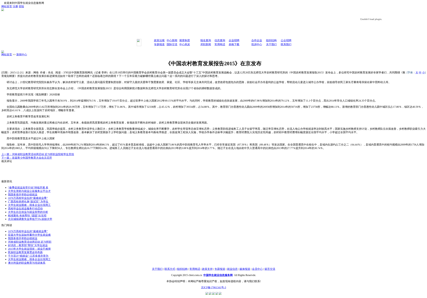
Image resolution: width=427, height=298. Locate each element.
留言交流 (270, 269)
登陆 (21, 6)
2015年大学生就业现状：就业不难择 (29, 248)
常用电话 (194, 269)
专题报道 (220, 269)
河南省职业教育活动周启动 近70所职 (29, 241)
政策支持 (207, 269)
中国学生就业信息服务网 (218, 275)
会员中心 (257, 269)
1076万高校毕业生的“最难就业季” (28, 198)
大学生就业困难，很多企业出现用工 (29, 205)
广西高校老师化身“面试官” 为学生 (28, 201)
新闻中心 (21, 54)
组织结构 (182, 269)
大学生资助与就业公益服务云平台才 (29, 191)
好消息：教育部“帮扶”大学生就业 (28, 245)
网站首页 (6, 6)
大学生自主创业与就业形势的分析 (28, 212)
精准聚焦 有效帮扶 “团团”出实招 (27, 215)
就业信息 (232, 269)
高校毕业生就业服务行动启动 (25, 208)
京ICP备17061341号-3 (213, 287)
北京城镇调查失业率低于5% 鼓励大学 (30, 219)
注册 (15, 6)
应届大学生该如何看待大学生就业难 (29, 234)
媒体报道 (245, 269)
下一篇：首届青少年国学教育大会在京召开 (26, 157)
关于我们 (157, 269)
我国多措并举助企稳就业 (22, 194)
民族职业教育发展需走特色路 (25, 252)
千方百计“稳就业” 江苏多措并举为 (28, 255)
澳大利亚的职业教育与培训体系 (26, 262)
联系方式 (169, 269)
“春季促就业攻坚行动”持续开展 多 (28, 187)
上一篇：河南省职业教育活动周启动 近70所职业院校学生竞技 (37, 154)
